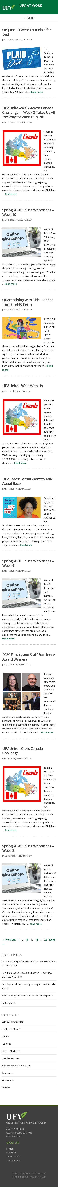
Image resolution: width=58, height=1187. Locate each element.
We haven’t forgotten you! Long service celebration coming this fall (29, 963)
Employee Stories (11, 1028)
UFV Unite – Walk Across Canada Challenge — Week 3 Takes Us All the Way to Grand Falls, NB (28, 112)
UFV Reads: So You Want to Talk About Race (27, 481)
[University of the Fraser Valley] (9, 7)
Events (5, 1036)
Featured (6, 1043)
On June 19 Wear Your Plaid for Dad (26, 32)
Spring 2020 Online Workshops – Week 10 (27, 212)
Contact (9, 1148)
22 (46, 939)
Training (6, 1087)
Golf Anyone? (8, 1002)
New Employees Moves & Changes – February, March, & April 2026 (27, 974)
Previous (9, 939)
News (8, 1160)
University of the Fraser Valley (26, 1122)
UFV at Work (30, 5)
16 (27, 939)
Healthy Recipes (10, 1058)
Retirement (8, 1080)
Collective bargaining (12, 1021)
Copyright (17, 1177)
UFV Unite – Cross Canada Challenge (22, 750)
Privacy (25, 1177)
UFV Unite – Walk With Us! (22, 385)
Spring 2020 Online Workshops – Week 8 (27, 848)
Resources (7, 1072)
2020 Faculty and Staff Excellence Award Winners (28, 657)
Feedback (42, 1177)
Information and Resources (16, 1065)
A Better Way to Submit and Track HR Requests (27, 995)
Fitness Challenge (11, 1050)
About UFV (11, 1152)
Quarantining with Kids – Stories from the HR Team (27, 302)
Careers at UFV (13, 1156)
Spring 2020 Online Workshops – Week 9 (27, 563)
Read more (36, 91)
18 (37, 939)
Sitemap (33, 1177)
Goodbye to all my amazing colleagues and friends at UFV (28, 986)
